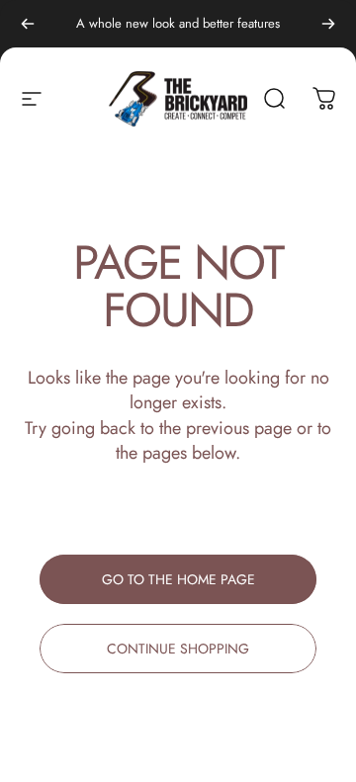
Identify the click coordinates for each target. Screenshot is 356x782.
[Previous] (27, 23)
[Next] (328, 23)
